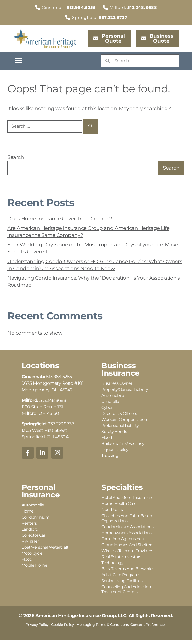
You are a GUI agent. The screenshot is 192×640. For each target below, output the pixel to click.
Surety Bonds (114, 431)
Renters (29, 523)
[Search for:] (46, 126)
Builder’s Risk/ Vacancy (123, 443)
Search (16, 157)
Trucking (110, 455)
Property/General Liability (125, 389)
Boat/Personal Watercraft (45, 547)
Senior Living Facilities (122, 580)
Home (28, 511)
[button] (18, 60)
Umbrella (110, 401)
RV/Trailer (30, 541)
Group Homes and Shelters (127, 544)
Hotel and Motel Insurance (127, 497)
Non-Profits (112, 509)
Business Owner (117, 383)
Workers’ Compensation (124, 419)
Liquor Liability (115, 449)
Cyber (107, 407)
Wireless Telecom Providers (127, 550)
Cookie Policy (62, 624)
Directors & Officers (119, 413)
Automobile (113, 395)
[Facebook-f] (28, 453)
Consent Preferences (148, 624)
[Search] (91, 126)
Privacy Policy (37, 624)
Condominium (36, 517)
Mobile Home (35, 565)
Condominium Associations (128, 526)
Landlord (30, 529)
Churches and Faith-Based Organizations (127, 518)
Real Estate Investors (121, 556)
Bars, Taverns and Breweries (128, 568)
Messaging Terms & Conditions (102, 624)
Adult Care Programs (121, 574)
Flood (107, 437)
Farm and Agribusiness (124, 538)
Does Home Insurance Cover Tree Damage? (60, 219)
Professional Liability (120, 425)
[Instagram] (58, 453)
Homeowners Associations (127, 532)
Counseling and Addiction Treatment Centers (126, 589)
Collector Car (34, 535)
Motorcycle (32, 553)
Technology (113, 562)
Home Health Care (119, 503)
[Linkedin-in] (42, 453)
